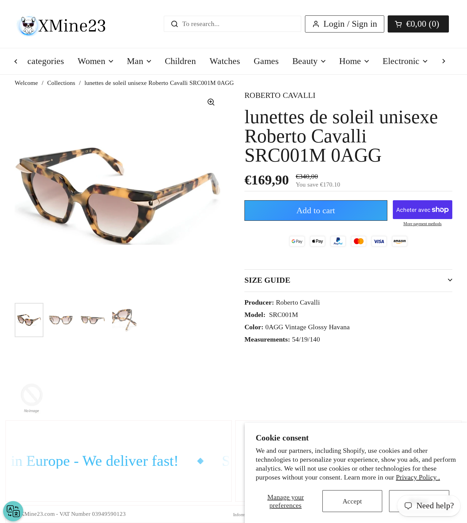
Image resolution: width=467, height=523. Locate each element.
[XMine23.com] (68, 24)
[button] (418, 24)
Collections (61, 82)
